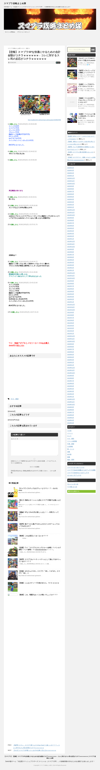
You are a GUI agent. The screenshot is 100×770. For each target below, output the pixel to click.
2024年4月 (70, 231)
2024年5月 (70, 228)
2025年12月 (71, 178)
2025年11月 (71, 181)
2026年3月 (70, 170)
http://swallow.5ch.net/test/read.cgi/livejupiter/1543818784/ (44, 120)
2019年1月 (70, 396)
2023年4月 (70, 262)
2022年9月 (70, 281)
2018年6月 (70, 415)
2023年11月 (71, 244)
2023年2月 (70, 267)
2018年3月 (70, 423)
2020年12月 (71, 336)
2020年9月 (70, 344)
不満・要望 (70, 444)
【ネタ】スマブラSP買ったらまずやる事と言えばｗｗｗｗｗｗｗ (34, 750)
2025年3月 (70, 202)
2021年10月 (71, 310)
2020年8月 (70, 346)
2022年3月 (70, 296)
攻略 (68, 452)
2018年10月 (71, 404)
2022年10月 (71, 278)
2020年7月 (70, 349)
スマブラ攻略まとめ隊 (15, 3)
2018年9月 (70, 407)
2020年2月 (70, 362)
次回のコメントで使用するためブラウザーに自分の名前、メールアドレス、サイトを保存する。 (34, 462)
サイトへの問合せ (10, 32)
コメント (14, 439)
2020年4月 (70, 357)
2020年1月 (70, 365)
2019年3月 (70, 391)
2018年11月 (71, 402)
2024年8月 (70, 220)
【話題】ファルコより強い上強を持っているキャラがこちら (86, 116)
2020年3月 (70, 360)
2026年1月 (70, 175)
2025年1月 (70, 207)
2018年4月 (70, 420)
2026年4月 (70, 168)
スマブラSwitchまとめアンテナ (78, 473)
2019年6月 (70, 383)
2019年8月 (70, 378)
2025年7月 (70, 191)
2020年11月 (71, 339)
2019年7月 (70, 381)
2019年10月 (71, 373)
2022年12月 (71, 273)
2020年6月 (70, 352)
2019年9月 (70, 375)
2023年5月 (70, 260)
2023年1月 (70, 270)
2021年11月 (71, 307)
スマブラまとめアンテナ (75, 467)
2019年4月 (70, 388)
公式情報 (70, 446)
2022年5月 (70, 291)
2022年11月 (71, 275)
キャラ (69, 436)
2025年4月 (70, 199)
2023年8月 (70, 252)
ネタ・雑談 (15, 399)
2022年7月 (70, 286)
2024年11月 (71, 212)
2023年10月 (71, 246)
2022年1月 (70, 302)
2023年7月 (70, 254)
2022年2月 (70, 299)
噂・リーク (70, 449)
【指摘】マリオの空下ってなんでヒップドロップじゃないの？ (86, 100)
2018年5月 (70, 417)
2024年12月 (71, 210)
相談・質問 (70, 459)
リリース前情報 (72, 441)
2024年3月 (70, 233)
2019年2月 (70, 394)
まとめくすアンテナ (74, 475)
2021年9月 (70, 312)
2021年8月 (70, 315)
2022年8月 (70, 283)
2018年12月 (71, 399)
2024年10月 (71, 215)
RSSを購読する (74, 491)
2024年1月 (70, 239)
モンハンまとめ (72, 484)
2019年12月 (71, 367)
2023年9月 (70, 249)
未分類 (69, 454)
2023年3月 (70, 265)
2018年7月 (70, 412)
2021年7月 (70, 317)
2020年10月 (71, 341)
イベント (70, 433)
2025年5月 (70, 196)
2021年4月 (70, 325)
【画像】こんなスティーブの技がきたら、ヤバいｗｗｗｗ (39, 583)
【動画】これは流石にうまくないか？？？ (33, 536)
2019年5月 (70, 386)
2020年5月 (70, 354)
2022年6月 (70, 289)
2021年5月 (70, 323)
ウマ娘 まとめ (72, 487)
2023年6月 (70, 257)
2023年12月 (71, 241)
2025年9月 (70, 186)
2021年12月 (71, 304)
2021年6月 (70, 320)
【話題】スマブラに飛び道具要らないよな (80, 152)
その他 (69, 430)
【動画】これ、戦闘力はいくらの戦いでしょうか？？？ (38, 595)
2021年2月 (70, 331)
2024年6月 (70, 225)
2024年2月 (70, 236)
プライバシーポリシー (23, 32)
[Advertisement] (34, 79)
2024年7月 (70, 223)
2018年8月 (70, 410)
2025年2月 (70, 204)
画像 (68, 457)
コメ (58, 62)
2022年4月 (70, 294)
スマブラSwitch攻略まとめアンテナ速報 (81, 470)
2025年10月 (71, 183)
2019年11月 (71, 370)
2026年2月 (70, 173)
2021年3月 (70, 328)
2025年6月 (70, 194)
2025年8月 (70, 189)
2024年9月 (70, 218)
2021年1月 (70, 333)
